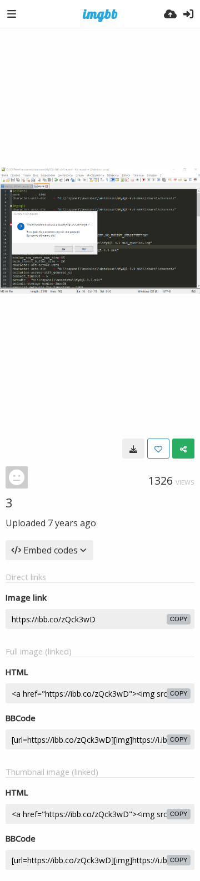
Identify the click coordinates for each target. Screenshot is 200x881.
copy (178, 619)
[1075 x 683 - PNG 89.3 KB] (133, 449)
